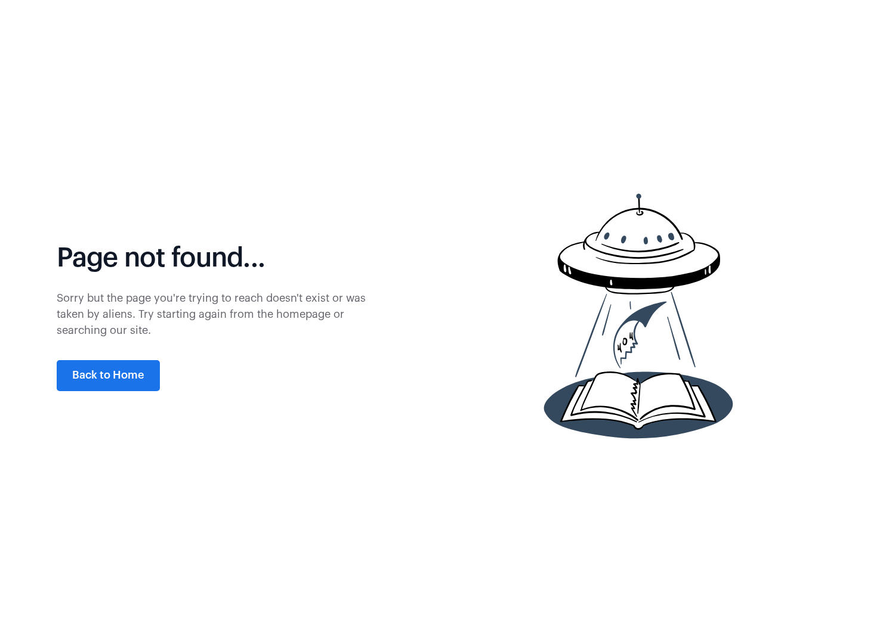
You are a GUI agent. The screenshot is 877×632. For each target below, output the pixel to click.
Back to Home (108, 375)
